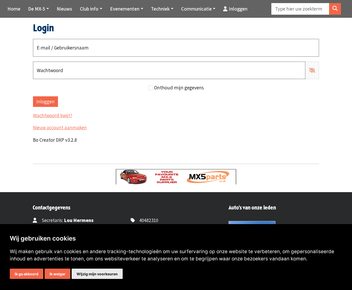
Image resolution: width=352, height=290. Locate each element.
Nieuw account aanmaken (60, 127)
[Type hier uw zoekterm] (335, 9)
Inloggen (238, 9)
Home (13, 9)
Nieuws (64, 9)
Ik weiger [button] (57, 274)
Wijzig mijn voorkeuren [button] (97, 274)
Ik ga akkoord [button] (26, 274)
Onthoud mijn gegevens (179, 87)
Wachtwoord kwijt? (52, 115)
